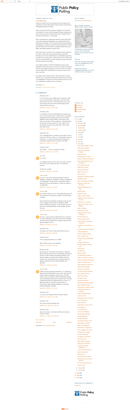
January (80, 370)
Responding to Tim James (84, 156)
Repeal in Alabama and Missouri (86, 158)
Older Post (69, 322)
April (79, 141)
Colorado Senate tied (83, 280)
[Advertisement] (86, 87)
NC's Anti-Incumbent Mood (84, 363)
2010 (78, 121)
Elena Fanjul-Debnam (80, 109)
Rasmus (42, 214)
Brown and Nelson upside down (86, 181)
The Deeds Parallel (82, 318)
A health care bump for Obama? (86, 229)
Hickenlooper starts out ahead (85, 298)
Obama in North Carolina (84, 195)
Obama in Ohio (81, 174)
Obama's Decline (82, 253)
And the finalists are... (83, 216)
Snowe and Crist (82, 295)
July (79, 134)
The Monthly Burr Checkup (84, 255)
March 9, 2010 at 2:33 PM (48, 224)
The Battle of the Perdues (84, 336)
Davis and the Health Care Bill (85, 145)
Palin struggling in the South (85, 330)
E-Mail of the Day (82, 193)
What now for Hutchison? (84, 343)
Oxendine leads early (83, 334)
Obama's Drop (81, 365)
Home (54, 322)
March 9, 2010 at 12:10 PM (49, 129)
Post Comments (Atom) (49, 325)
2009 (78, 373)
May (79, 139)
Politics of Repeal (82, 208)
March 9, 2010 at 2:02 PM (48, 210)
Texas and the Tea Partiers (84, 349)
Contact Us (77, 385)
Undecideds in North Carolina (85, 305)
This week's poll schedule (84, 356)
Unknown (42, 175)
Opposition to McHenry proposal (86, 176)
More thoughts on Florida (84, 285)
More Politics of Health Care (85, 327)
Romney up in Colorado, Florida (86, 287)
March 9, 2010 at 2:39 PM (48, 233)
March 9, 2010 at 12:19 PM (49, 143)
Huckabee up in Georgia (84, 332)
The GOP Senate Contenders (85, 271)
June (79, 137)
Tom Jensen (78, 111)
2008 (78, 375)
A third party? (81, 248)
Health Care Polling (82, 276)
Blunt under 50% (82, 154)
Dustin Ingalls (78, 107)
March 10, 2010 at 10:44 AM (49, 316)
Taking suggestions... (83, 316)
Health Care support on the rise (85, 257)
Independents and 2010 (83, 323)
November (80, 125)
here (43, 85)
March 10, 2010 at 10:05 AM (49, 305)
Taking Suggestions (83, 231)
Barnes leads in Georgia (84, 341)
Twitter (82, 20)
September (81, 130)
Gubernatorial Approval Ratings (85, 282)
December (80, 123)
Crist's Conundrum (82, 300)
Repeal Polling (81, 191)
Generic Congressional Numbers (86, 260)
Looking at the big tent (83, 242)
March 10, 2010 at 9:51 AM (49, 297)
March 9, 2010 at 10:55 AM (49, 107)
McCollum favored (82, 278)
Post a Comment (40, 319)
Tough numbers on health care (85, 264)
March (79, 143)
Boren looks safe (82, 339)
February (80, 368)
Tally (41, 155)
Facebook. (89, 20)
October (80, 128)
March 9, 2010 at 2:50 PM (48, 245)
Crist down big (81, 307)
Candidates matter (82, 178)
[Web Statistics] (65, 409)
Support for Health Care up (84, 262)
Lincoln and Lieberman (83, 311)
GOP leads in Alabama (83, 148)
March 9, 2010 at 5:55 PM (48, 265)
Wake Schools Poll (82, 172)
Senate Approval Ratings (84, 314)
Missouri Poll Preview (83, 169)
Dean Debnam (78, 105)
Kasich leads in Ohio (83, 210)
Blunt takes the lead (83, 167)
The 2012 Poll (81, 251)
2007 (78, 377)
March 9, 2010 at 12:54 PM (49, 171)
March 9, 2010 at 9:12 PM (48, 288)
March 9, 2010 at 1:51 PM (48, 187)
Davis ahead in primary (83, 165)
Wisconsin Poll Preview (84, 219)
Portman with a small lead (84, 202)
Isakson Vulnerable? (83, 352)
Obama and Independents (84, 293)
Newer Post (39, 322)
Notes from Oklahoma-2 (84, 325)
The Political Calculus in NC (85, 320)
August (80, 132)
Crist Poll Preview (82, 309)
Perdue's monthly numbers (84, 234)
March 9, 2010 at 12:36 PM (49, 152)
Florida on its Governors (84, 269)
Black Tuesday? (82, 302)
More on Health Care (83, 236)
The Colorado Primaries (84, 273)
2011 (78, 119)
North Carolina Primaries (84, 266)
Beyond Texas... (82, 354)
